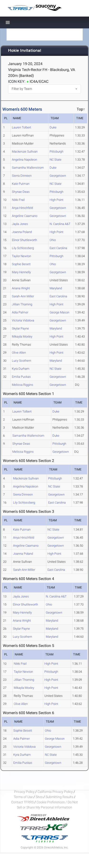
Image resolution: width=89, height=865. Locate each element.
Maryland (56, 288)
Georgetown (58, 175)
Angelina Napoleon (24, 159)
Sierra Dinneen (22, 175)
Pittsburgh (56, 151)
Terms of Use (23, 797)
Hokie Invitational (24, 50)
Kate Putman (20, 183)
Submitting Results (59, 797)
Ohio (53, 240)
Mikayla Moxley (22, 336)
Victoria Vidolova (23, 320)
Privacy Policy (24, 792)
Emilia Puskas (21, 376)
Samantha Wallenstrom (28, 167)
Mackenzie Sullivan (24, 151)
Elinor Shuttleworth (24, 240)
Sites (39, 797)
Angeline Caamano (24, 216)
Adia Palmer (20, 312)
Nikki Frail (18, 200)
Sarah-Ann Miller (23, 296)
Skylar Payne (20, 328)
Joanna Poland (22, 232)
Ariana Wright (21, 288)
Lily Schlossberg (23, 248)
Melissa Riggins (22, 384)
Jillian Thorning (22, 304)
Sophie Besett (21, 264)
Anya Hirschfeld (22, 208)
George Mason (59, 312)
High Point (56, 200)
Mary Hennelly (21, 272)
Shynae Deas (21, 191)
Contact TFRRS (22, 802)
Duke (53, 127)
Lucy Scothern (21, 360)
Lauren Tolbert (21, 127)
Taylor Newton (21, 256)
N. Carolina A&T (60, 224)
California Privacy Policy (55, 792)
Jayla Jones (20, 224)
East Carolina (58, 248)
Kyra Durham (20, 368)
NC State (55, 159)
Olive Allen (19, 352)
